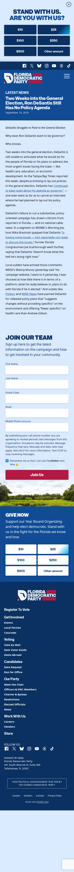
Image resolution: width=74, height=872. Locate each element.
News (7, 709)
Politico (10, 294)
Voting (9, 639)
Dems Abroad (13, 655)
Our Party (11, 679)
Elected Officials (14, 704)
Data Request (13, 667)
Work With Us (15, 716)
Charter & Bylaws (15, 694)
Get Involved (14, 617)
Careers (9, 721)
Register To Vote (17, 609)
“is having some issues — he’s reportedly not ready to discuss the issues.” (37, 237)
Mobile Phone (18, 421)
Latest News (17, 92)
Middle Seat (43, 801)
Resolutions (11, 699)
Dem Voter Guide (15, 650)
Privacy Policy (55, 795)
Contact (40, 795)
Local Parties (12, 627)
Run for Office (13, 672)
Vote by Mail (12, 645)
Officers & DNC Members (20, 689)
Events (8, 622)
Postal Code (12, 392)
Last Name (12, 378)
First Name (12, 363)
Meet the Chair (14, 684)
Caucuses (10, 632)
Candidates (13, 661)
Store (8, 733)
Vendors (9, 726)
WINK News (29, 294)
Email (8, 406)
